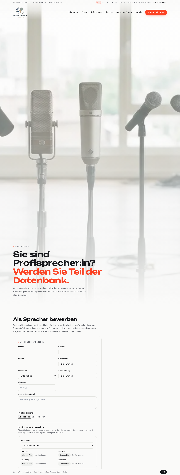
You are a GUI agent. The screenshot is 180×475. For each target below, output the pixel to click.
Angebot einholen (156, 12)
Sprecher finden (124, 12)
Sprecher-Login (160, 2)
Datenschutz (62, 472)
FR (116, 2)
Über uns (109, 12)
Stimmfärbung (64, 371)
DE (98, 2)
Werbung (24, 451)
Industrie (61, 451)
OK (163, 472)
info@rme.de (40, 2)
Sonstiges (62, 460)
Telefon (21, 359)
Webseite (22, 382)
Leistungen (73, 12)
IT (107, 2)
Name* (21, 347)
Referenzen (96, 12)
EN (103, 2)
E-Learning (25, 460)
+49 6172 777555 (23, 2)
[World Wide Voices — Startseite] (20, 12)
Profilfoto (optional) (26, 413)
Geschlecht (63, 359)
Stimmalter (22, 371)
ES (112, 2)
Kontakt (138, 12)
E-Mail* (61, 347)
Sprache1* (25, 440)
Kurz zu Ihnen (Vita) (26, 394)
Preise (84, 12)
